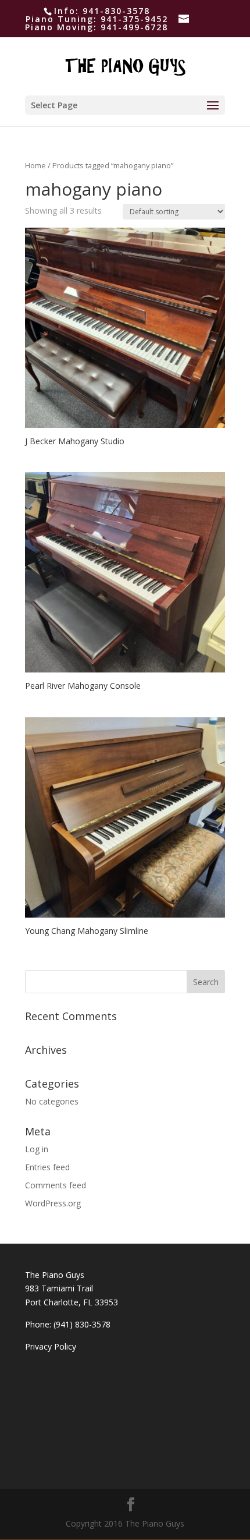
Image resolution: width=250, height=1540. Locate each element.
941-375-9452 (134, 18)
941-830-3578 (116, 10)
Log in (36, 1149)
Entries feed (47, 1167)
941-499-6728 (134, 27)
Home (35, 165)
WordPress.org (53, 1203)
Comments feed (55, 1185)
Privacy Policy (50, 1346)
